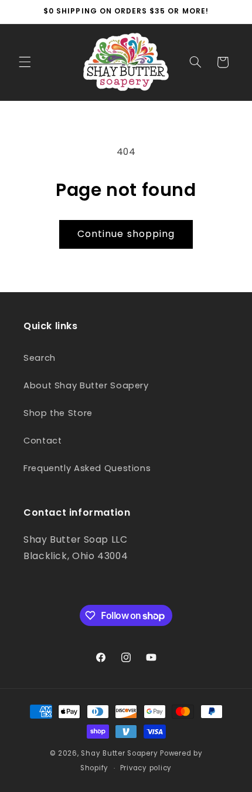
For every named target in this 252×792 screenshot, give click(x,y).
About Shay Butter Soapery (86, 385)
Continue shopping (126, 234)
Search (39, 358)
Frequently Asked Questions (87, 468)
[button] (24, 62)
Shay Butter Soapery (119, 753)
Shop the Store (58, 413)
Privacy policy (146, 768)
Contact (42, 440)
